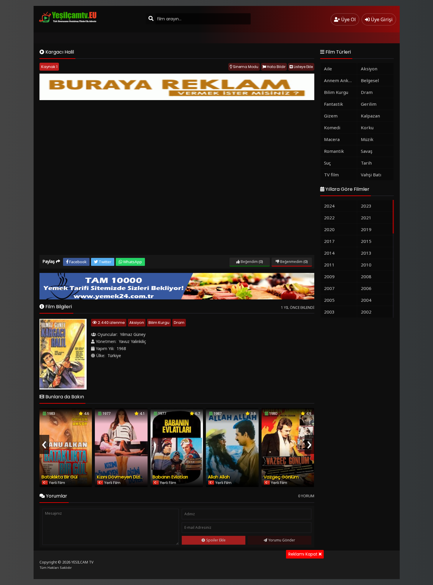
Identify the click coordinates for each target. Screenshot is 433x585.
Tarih (366, 163)
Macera (332, 139)
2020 (329, 229)
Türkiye (114, 355)
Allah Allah (219, 477)
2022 (329, 218)
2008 (366, 276)
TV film (331, 175)
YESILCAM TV (82, 562)
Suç (327, 163)
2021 (366, 218)
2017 (329, 241)
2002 (366, 312)
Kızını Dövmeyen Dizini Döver (127, 477)
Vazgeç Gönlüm (281, 477)
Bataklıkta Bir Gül (59, 477)
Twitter (104, 261)
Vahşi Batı (371, 175)
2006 (366, 288)
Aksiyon (136, 322)
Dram (179, 322)
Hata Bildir (275, 66)
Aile (328, 69)
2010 (366, 265)
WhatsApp (132, 261)
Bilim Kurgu (158, 322)
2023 (366, 206)
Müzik (367, 139)
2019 (366, 229)
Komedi (332, 127)
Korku (367, 127)
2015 (366, 241)
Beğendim (249, 261)
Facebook (77, 261)
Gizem (331, 116)
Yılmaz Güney (133, 334)
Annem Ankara (339, 80)
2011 (329, 265)
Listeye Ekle (303, 66)
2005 (329, 300)
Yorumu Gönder (281, 540)
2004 (366, 300)
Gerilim (368, 104)
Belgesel (370, 80)
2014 (329, 253)
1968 (121, 348)
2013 (366, 253)
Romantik (334, 151)
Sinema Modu (245, 66)
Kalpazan (370, 116)
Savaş (366, 151)
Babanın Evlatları (170, 477)
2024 (329, 206)
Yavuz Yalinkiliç (132, 341)
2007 (329, 288)
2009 (329, 276)
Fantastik (333, 104)
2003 (329, 312)
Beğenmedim (291, 261)
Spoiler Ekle (216, 540)
